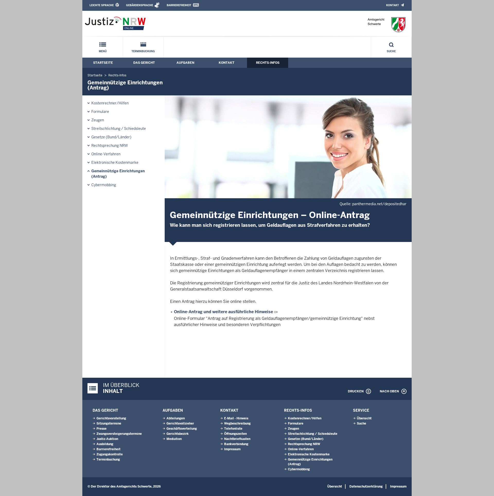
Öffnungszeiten (235, 434)
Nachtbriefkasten (237, 439)
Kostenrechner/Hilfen (110, 103)
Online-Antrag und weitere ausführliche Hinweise (223, 311)
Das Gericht (144, 63)
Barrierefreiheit (179, 5)
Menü (103, 51)
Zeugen (97, 120)
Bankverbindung (236, 444)
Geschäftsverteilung (181, 429)
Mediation (174, 439)
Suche (391, 51)
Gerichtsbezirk (177, 434)
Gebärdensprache (139, 5)
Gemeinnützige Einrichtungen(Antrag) (118, 174)
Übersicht (364, 418)
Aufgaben (185, 63)
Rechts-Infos (267, 63)
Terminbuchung (143, 51)
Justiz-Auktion (107, 439)
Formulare (100, 111)
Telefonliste (233, 429)
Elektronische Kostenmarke (114, 162)
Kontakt (392, 5)
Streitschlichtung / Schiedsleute (118, 128)
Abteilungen (175, 418)
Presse (101, 429)
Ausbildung (104, 444)
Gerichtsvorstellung (111, 418)
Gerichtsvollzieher (180, 423)
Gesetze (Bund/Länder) (111, 137)
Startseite (103, 63)
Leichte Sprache (102, 5)
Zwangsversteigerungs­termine (119, 434)
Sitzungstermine (108, 423)
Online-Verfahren (105, 154)
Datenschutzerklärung (366, 486)
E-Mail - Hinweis (236, 418)
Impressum (232, 449)
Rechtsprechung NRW (109, 145)
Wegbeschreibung (237, 423)
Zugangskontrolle (109, 454)
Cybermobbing (103, 185)
